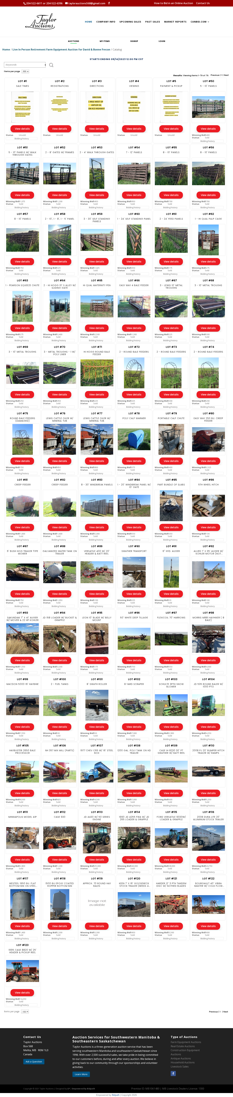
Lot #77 (96, 413)
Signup (134, 41)
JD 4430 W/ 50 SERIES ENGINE (97, 818)
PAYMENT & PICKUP (171, 86)
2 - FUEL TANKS (59, 684)
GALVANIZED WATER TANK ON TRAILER (60, 552)
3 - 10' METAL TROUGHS (208, 285)
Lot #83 (96, 480)
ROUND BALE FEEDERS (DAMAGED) (22, 419)
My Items (105, 41)
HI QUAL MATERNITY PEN (97, 285)
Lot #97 (171, 613)
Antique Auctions (181, 1058)
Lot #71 (97, 347)
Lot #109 (171, 745)
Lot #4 (134, 81)
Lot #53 (96, 147)
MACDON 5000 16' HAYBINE (22, 684)
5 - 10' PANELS (208, 86)
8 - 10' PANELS (171, 152)
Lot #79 (171, 413)
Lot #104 (208, 679)
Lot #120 (134, 878)
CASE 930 (59, 817)
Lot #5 (171, 81)
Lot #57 (22, 214)
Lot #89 (96, 546)
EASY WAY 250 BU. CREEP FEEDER (208, 419)
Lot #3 (97, 81)
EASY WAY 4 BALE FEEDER (134, 285)
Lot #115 (171, 812)
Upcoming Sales (130, 22)
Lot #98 (208, 613)
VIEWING (134, 86)
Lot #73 (171, 347)
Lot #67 (171, 280)
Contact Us (203, 3)
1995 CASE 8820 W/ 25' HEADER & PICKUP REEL (23, 951)
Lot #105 (22, 745)
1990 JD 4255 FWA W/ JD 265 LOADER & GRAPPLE (134, 818)
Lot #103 (171, 679)
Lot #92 (208, 546)
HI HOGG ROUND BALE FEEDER (97, 353)
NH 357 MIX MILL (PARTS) (59, 750)
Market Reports (175, 22)
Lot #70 (59, 347)
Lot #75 (22, 413)
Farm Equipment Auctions (186, 1042)
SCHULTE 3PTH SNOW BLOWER (171, 685)
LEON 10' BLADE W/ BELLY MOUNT (96, 618)
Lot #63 (22, 280)
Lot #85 (171, 480)
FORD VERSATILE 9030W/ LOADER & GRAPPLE (171, 818)
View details (22, 128)
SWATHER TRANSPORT (134, 551)
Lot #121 (171, 878)
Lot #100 (60, 679)
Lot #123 (22, 945)
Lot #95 (96, 613)
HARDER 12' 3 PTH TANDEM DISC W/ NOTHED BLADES (171, 884)
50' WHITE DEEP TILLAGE (134, 617)
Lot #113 (97, 812)
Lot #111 (22, 812)
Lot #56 (208, 147)
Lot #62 (208, 214)
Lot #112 (59, 812)
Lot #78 (134, 413)
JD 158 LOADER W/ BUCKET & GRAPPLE (60, 618)
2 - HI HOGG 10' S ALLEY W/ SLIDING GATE (60, 286)
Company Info (105, 22)
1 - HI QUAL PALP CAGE (208, 219)
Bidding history (22, 138)
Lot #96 (134, 613)
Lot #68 (208, 280)
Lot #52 (59, 147)
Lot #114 (134, 812)
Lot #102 (134, 679)
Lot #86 (208, 480)
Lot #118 (59, 878)
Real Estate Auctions (183, 1046)
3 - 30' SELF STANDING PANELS (97, 220)
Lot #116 (208, 812)
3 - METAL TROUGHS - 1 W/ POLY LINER (59, 353)
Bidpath (116, 1095)
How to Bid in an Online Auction (173, 3)
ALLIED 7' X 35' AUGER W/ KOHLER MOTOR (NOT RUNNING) (208, 552)
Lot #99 (22, 679)
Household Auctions (183, 1062)
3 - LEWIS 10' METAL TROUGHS (171, 286)
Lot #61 (171, 214)
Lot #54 (134, 147)
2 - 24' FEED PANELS (171, 219)
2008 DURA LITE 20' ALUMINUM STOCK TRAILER (208, 818)
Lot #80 (208, 413)
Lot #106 (60, 745)
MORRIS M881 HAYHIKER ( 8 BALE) (208, 618)
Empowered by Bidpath (83, 1088)
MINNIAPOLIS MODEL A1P (22, 817)
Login (162, 41)
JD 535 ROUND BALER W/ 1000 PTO (208, 685)
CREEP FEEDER (22, 484)
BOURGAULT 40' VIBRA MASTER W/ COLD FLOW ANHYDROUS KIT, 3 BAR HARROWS (208, 884)
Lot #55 (171, 147)
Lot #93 (22, 613)
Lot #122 (208, 878)
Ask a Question (34, 1061)
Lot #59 (96, 214)
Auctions (73, 41)
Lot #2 (60, 81)
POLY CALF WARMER (134, 418)
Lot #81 (22, 480)
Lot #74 (208, 347)
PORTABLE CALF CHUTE (171, 418)
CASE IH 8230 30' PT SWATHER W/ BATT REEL (171, 751)
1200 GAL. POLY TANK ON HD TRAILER (134, 751)
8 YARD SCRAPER (134, 684)
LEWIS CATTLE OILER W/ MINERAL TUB (59, 419)
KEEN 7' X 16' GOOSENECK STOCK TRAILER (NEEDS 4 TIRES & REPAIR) (134, 884)
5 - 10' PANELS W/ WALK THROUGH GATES (22, 153)
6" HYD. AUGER (171, 551)
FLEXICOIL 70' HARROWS (171, 617)
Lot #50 (208, 81)
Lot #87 (22, 546)
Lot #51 (22, 147)
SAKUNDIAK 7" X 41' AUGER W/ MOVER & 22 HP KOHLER (22, 618)
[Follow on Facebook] (173, 1073)
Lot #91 (171, 546)
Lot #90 (134, 546)
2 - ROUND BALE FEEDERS (134, 352)
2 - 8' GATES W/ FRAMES (59, 152)
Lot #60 (134, 214)
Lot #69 (22, 347)
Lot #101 (97, 679)
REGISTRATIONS (60, 86)
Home (88, 22)
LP (68, 1088)
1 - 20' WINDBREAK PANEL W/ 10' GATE (134, 485)
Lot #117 (22, 878)
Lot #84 (134, 480)
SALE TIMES (22, 86)
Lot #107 (97, 745)
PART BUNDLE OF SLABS (171, 484)
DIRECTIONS (97, 86)
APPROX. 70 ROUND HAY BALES (97, 884)
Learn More (81, 1074)
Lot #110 (208, 745)
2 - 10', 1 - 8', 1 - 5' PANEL (59, 219)
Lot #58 (59, 214)
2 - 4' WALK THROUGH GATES (97, 152)
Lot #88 (59, 546)
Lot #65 (96, 280)
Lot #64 (59, 280)
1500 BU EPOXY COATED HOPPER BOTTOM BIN (59, 884)
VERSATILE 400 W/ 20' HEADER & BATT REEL (97, 552)
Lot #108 (134, 745)
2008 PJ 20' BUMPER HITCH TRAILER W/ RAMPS (208, 751)
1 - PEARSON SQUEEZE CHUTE (22, 285)
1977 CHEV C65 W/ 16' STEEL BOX (96, 751)
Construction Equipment (185, 1050)
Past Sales (152, 22)
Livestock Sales (180, 1066)
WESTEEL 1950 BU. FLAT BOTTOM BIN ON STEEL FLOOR (22, 884)
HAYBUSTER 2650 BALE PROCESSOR (22, 751)
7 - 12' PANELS (134, 152)
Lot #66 (134, 280)
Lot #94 (59, 613)
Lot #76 (59, 413)
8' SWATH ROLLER (97, 684)
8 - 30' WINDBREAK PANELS (97, 484)
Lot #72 (134, 347)
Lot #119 (97, 878)
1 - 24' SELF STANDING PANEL (134, 219)
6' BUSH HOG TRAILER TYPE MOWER (22, 552)
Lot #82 (59, 480)
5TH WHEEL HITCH (208, 484)
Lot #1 (22, 81)
